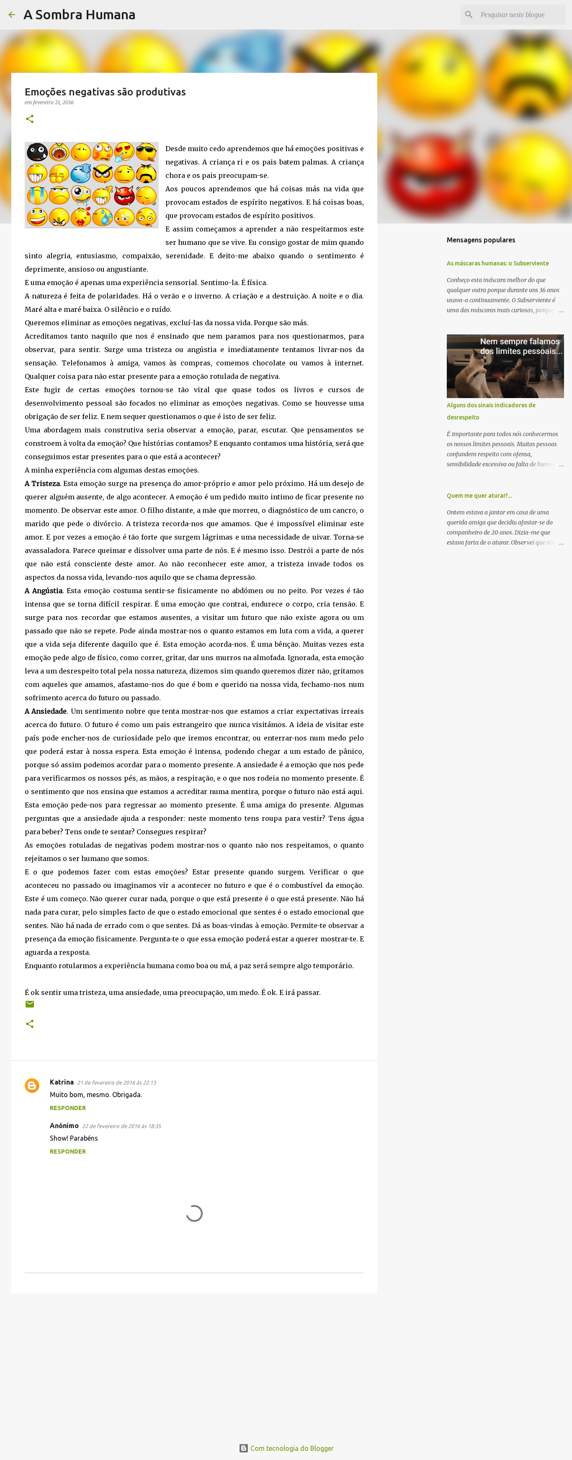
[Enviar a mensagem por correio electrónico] (30, 1007)
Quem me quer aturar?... (479, 495)
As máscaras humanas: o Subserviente (498, 263)
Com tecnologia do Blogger (291, 1448)
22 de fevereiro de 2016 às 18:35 (121, 1126)
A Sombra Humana (79, 14)
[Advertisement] (194, 1364)
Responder (68, 1108)
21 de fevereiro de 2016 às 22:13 (116, 1082)
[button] (30, 119)
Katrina (62, 1082)
